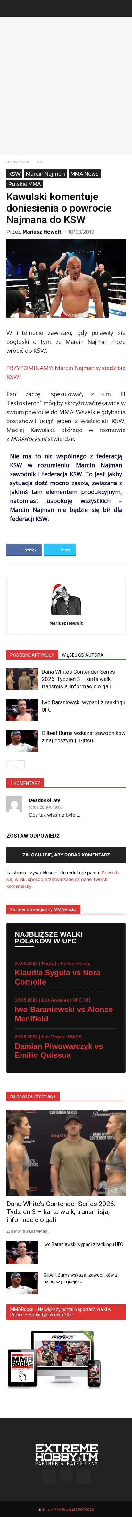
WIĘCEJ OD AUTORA (82, 655)
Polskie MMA (24, 184)
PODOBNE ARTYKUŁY (32, 655)
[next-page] (21, 764)
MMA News (84, 173)
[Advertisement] (66, 86)
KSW (39, 161)
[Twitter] (83, 1476)
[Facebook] (48, 1476)
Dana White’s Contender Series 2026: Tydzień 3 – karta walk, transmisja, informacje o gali (78, 679)
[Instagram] (66, 1476)
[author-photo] (66, 614)
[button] (11, 8)
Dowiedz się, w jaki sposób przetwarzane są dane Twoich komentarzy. (63, 879)
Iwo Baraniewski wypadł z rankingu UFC (83, 1244)
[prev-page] (10, 764)
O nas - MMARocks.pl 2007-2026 (68, 1509)
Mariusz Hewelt (42, 231)
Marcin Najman (45, 173)
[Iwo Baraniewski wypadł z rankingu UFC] (22, 710)
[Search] (123, 8)
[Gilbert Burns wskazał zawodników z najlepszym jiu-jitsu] (22, 741)
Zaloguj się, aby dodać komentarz (66, 854)
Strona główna (18, 161)
